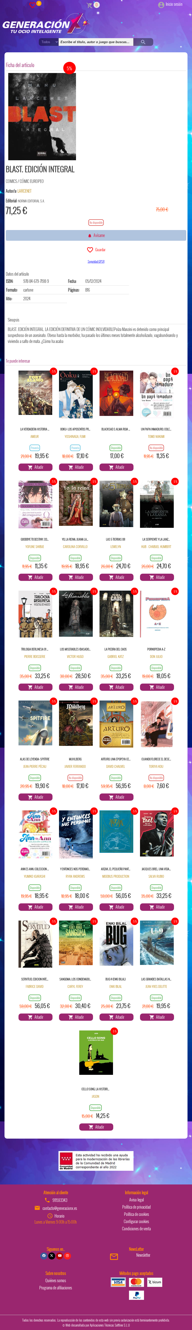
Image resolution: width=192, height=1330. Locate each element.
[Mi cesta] (89, 5)
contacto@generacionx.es (59, 1208)
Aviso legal (136, 1200)
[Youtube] (59, 1255)
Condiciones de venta (136, 1229)
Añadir (38, 467)
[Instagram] (67, 1255)
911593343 (59, 1200)
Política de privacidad (136, 1207)
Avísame (98, 235)
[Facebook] (43, 1255)
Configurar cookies (136, 1221)
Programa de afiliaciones (55, 1288)
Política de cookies (136, 1214)
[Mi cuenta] (161, 4)
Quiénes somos (55, 1280)
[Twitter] (51, 1255)
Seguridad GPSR (96, 261)
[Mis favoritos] (32, 5)
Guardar (100, 249)
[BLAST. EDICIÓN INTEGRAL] (42, 116)
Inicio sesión (174, 4)
